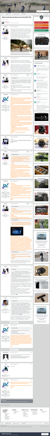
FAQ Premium (35, 414)
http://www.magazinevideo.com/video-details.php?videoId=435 (21, 54)
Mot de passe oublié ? (38, 27)
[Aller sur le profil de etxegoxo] (5, 62)
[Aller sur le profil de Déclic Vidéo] (5, 99)
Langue (2, 426)
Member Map (24, 11)
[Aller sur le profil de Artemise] (35, 74)
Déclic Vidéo (6, 94)
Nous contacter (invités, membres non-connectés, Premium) (24, 426)
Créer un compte (35, 413)
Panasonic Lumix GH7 (41, 152)
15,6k (6, 36)
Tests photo (25, 413)
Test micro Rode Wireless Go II (41, 292)
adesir (6, 136)
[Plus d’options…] (31, 26)
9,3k (6, 308)
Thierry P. (5, 26)
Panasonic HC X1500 (39, 80)
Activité (3, 11)
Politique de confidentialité (11, 426)
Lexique (43, 412)
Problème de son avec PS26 (40, 65)
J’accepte (45, 434)
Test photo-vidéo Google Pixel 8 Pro (41, 205)
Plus (29, 11)
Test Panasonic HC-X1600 (41, 112)
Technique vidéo (16, 411)
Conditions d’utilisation (14, 434)
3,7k (6, 104)
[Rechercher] (48, 11)
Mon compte (34, 412)
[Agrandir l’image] (16, 294)
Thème (5, 426)
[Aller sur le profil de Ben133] (35, 80)
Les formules (35, 411)
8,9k (6, 147)
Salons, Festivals (44, 411)
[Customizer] (48, 5)
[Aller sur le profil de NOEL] (5, 302)
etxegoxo (5, 266)
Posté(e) (14, 26)
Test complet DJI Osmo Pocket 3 (41, 218)
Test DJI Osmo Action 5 (41, 178)
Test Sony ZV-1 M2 (41, 251)
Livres (15, 413)
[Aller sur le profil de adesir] (5, 141)
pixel (5, 364)
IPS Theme (2, 425)
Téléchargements (9, 11)
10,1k (6, 374)
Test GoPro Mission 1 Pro (41, 34)
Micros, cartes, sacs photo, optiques (7, 414)
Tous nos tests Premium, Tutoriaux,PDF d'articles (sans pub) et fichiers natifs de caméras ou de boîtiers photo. (41, 242)
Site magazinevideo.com (39, 25)
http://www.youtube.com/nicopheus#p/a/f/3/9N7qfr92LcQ (20, 356)
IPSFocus (6, 425)
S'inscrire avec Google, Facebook (40, 30)
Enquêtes (15, 412)
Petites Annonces (17, 11)
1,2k (6, 68)
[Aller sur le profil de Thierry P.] (3, 22)
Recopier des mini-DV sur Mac (41, 165)
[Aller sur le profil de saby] (35, 97)
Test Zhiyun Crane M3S (41, 265)
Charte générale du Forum (39, 22)
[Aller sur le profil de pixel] (5, 368)
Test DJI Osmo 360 (41, 124)
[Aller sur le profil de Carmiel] (35, 66)
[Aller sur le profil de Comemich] (35, 90)
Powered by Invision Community (44, 426)
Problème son (38, 73)
